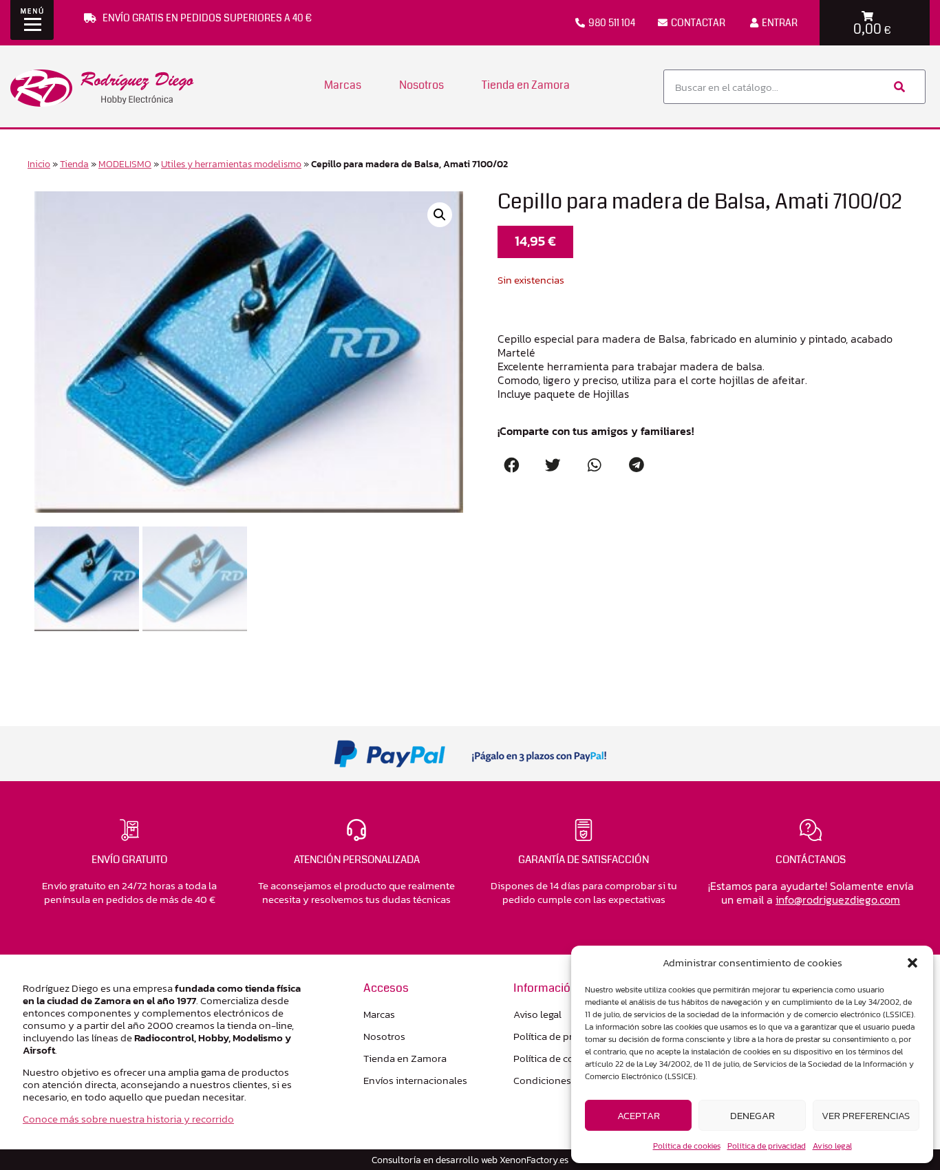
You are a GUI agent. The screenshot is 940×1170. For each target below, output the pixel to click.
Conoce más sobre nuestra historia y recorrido (128, 1119)
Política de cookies (686, 1146)
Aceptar (638, 1115)
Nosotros (421, 85)
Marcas (342, 85)
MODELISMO (124, 164)
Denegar (752, 1115)
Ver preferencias (866, 1115)
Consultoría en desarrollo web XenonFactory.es (470, 1160)
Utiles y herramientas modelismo (231, 164)
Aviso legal (832, 1146)
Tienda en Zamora (526, 85)
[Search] (898, 86)
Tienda (74, 164)
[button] (912, 963)
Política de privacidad (766, 1146)
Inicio (39, 164)
